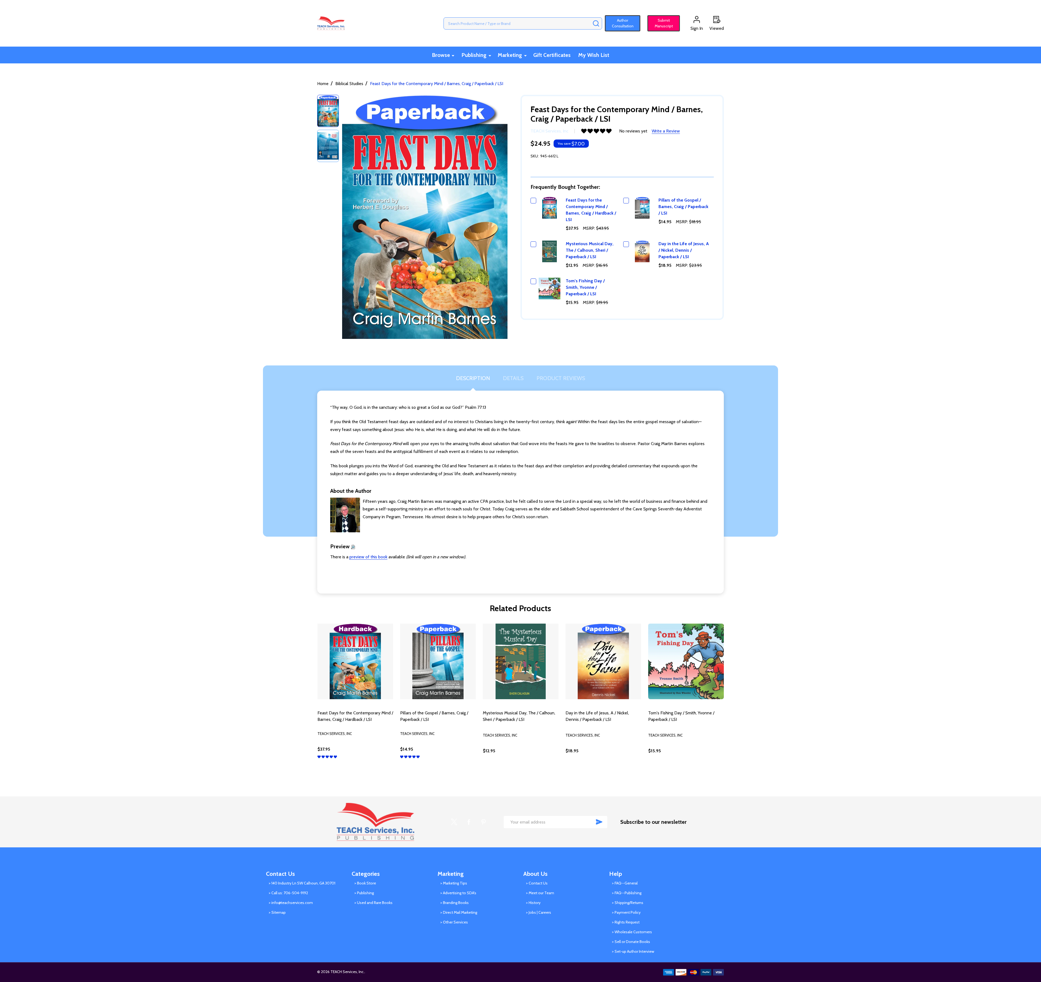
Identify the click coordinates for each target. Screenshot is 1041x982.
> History (533, 902)
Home (323, 83)
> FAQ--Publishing (626, 892)
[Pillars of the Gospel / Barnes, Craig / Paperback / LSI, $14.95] (438, 661)
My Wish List (593, 55)
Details (513, 378)
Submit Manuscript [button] (661, 23)
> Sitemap (277, 912)
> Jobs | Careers (538, 912)
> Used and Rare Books (373, 902)
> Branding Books (454, 902)
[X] (454, 822)
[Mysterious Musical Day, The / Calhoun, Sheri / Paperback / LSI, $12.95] (520, 661)
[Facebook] (468, 822)
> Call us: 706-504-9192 (288, 892)
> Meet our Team (540, 892)
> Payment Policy (626, 912)
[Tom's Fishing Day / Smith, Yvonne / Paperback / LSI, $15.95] (686, 661)
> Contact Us (537, 883)
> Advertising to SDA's (458, 892)
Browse (441, 55)
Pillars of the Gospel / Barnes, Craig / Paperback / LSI (683, 206)
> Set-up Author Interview (633, 951)
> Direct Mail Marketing (458, 912)
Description (473, 378)
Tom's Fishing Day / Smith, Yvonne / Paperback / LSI (585, 287)
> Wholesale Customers (632, 931)
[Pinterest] (483, 822)
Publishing (473, 55)
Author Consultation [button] (623, 23)
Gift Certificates (552, 55)
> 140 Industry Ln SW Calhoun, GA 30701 (302, 883)
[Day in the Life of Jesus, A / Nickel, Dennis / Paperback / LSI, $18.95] (603, 661)
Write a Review (666, 131)
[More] (453, 55)
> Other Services (454, 922)
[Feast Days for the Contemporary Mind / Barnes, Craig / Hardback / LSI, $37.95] (355, 661)
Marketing (510, 55)
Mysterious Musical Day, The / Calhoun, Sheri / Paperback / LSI (589, 250)
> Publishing (364, 892)
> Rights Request (626, 922)
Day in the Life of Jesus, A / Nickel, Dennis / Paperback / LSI (683, 250)
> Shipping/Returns (627, 902)
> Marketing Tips (453, 883)
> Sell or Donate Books (631, 941)
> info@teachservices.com (291, 902)
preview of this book (368, 556)
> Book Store (365, 883)
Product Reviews (560, 378)
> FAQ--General (625, 883)
